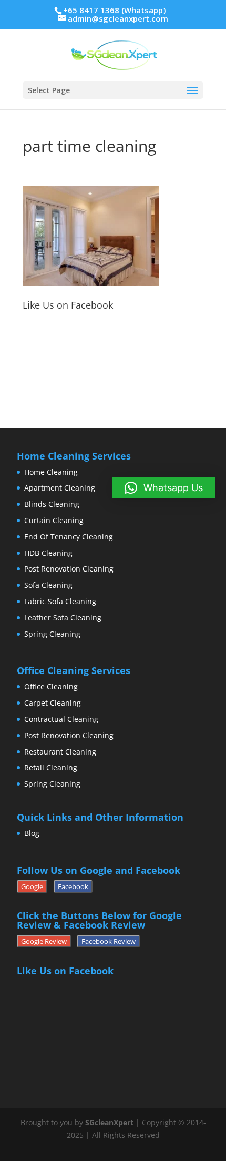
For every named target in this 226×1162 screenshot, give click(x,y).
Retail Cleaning (50, 767)
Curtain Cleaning (54, 520)
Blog (31, 833)
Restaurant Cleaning (60, 752)
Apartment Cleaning (59, 488)
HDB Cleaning (48, 553)
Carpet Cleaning (52, 703)
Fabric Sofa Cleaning (60, 601)
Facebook (73, 886)
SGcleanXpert (109, 1122)
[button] (163, 487)
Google (32, 886)
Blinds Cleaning (51, 504)
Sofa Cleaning (48, 585)
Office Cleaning (51, 686)
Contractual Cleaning (61, 719)
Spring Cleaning (52, 634)
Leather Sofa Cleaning (62, 618)
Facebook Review (108, 941)
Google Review (44, 941)
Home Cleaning (51, 472)
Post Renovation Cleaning (69, 569)
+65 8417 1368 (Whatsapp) (114, 10)
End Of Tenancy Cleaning (68, 537)
